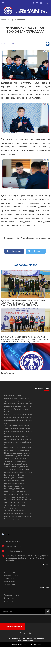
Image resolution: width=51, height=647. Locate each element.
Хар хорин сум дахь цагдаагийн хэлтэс (18, 442)
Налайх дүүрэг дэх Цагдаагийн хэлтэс (17, 516)
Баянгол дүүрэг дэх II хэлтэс (14, 478)
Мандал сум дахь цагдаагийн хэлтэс (17, 453)
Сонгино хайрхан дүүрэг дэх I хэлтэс (17, 494)
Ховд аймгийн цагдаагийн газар (15, 464)
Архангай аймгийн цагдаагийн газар (17, 401)
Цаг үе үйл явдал (18, 20)
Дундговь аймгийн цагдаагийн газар (17, 425)
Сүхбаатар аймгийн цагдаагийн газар (17, 447)
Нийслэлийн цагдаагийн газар (15, 395)
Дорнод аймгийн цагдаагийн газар (16, 423)
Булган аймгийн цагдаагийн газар (16, 409)
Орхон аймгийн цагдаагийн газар (16, 436)
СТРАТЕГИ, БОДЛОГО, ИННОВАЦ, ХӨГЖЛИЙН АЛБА (31, 11)
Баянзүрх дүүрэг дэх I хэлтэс (14, 480)
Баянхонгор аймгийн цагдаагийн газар (18, 403)
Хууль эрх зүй (9, 578)
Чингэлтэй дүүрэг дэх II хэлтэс (14, 505)
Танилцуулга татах (12, 595)
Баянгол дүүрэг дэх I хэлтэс (14, 475)
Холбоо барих (10, 584)
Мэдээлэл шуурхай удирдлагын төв (16, 398)
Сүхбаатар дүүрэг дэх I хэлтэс (14, 489)
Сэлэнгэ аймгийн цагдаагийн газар (16, 450)
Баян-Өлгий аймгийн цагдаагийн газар (18, 406)
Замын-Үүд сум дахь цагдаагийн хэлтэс (18, 431)
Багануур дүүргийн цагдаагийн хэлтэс (17, 513)
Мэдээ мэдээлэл (11, 575)
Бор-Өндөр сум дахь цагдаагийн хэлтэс (18, 472)
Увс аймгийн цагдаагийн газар (15, 461)
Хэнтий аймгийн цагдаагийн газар (16, 469)
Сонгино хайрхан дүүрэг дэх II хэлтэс (17, 497)
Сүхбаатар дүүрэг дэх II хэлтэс (15, 491)
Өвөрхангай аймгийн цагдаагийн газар (18, 439)
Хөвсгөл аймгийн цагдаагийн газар (16, 467)
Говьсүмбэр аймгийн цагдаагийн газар (18, 417)
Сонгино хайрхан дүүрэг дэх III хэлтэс (17, 499)
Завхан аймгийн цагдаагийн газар (16, 434)
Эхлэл (3, 20)
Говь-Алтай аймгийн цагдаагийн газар (18, 412)
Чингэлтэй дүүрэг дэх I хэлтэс (14, 502)
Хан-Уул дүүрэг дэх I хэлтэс (13, 508)
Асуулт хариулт (10, 581)
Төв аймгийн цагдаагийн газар (15, 458)
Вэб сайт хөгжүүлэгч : (25, 644)
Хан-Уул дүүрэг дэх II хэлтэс (14, 510)
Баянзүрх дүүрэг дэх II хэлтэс (14, 483)
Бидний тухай (9, 572)
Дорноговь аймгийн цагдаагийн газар (17, 428)
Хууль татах (9, 598)
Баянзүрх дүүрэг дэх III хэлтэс (14, 486)
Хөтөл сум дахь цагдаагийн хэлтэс (16, 456)
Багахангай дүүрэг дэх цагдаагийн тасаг (18, 519)
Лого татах (8, 601)
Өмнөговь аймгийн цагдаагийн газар (17, 445)
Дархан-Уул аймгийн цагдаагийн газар (18, 420)
